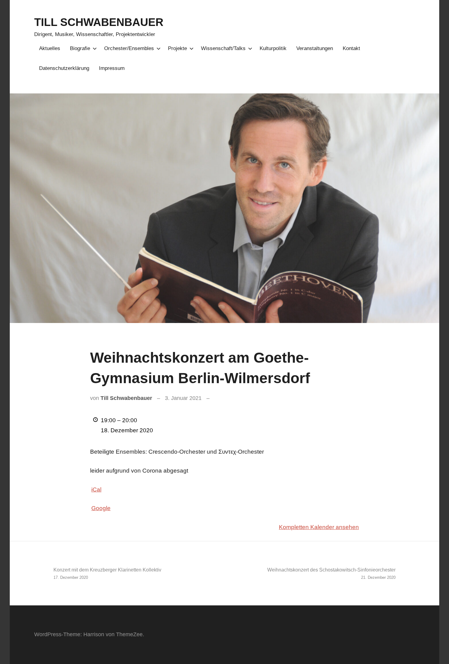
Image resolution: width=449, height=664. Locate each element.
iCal (96, 489)
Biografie (80, 48)
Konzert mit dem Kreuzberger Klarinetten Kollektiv (107, 573)
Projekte (177, 48)
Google (101, 508)
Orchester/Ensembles (129, 48)
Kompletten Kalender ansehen (319, 527)
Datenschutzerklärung (64, 68)
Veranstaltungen (314, 48)
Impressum (112, 68)
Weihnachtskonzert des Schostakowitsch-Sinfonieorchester (331, 573)
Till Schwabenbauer (126, 398)
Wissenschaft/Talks (223, 48)
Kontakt (351, 48)
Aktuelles (49, 48)
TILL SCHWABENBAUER (98, 22)
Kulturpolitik (273, 48)
